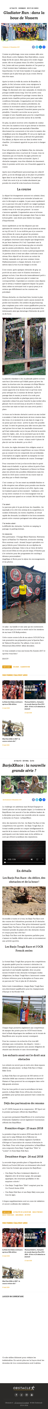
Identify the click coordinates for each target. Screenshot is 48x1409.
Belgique (16, 667)
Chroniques (22, 8)
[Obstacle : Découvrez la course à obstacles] (24, 1388)
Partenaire (6, 47)
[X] (21, 1395)
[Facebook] (16, 1395)
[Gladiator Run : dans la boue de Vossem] (24, 32)
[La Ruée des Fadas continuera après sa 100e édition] (12, 690)
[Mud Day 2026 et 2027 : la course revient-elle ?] (12, 727)
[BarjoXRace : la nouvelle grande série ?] (24, 785)
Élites (32, 761)
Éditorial (26, 761)
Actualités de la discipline (22, 1212)
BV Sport (28, 1215)
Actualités (13, 8)
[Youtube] (32, 1395)
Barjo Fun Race (38, 1212)
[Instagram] (27, 1395)
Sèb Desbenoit (7, 800)
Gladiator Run (25, 667)
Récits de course (32, 8)
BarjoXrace (19, 1215)
